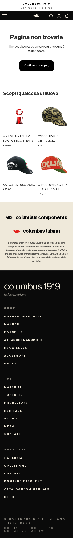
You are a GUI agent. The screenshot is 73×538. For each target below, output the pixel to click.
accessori (14, 355)
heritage (13, 411)
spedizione (15, 466)
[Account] (59, 16)
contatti (13, 434)
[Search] (51, 16)
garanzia (13, 458)
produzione (16, 403)
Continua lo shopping (36, 65)
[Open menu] (4, 16)
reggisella (15, 348)
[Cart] (67, 16)
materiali (14, 387)
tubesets (14, 395)
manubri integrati (23, 316)
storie (11, 418)
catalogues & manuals (27, 489)
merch (10, 363)
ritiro (10, 497)
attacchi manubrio (23, 340)
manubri (12, 324)
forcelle (13, 332)
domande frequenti (24, 481)
